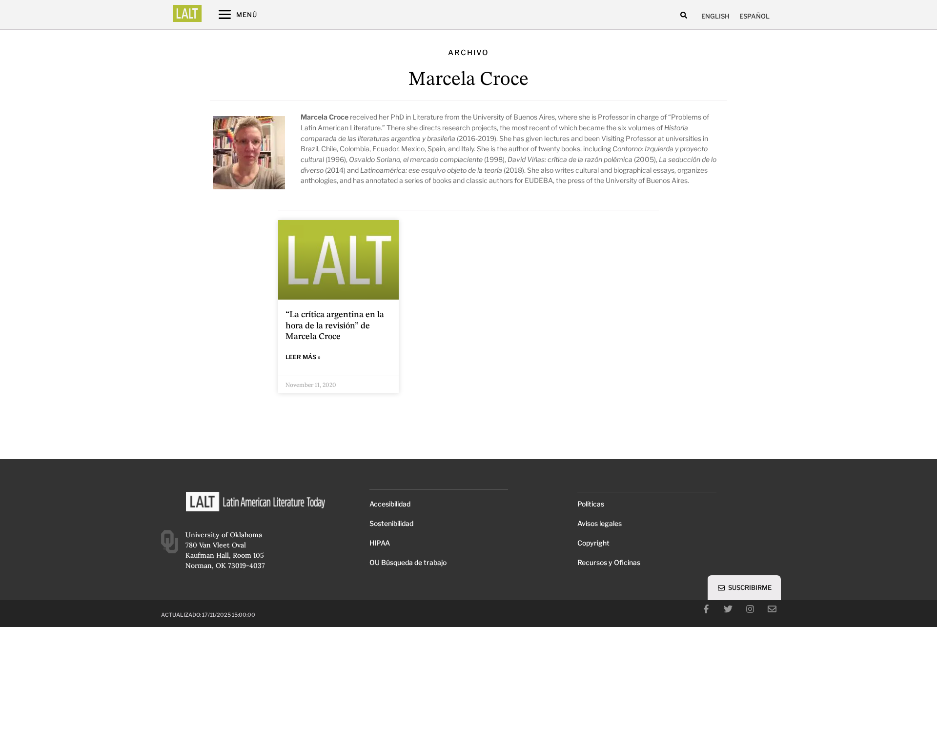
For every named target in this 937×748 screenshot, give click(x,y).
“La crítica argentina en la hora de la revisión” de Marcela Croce (334, 325)
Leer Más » (303, 357)
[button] (684, 14)
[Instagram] (750, 609)
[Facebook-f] (706, 609)
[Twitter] (728, 609)
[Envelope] (772, 609)
